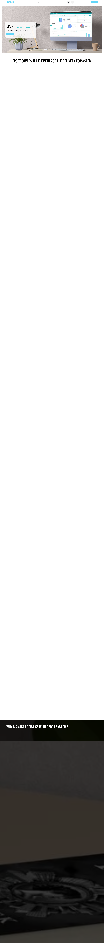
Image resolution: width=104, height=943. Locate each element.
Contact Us (94, 2)
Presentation (18, 34)
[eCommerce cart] (68, 2)
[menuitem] (20, 2)
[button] (72, 2)
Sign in (87, 2)
